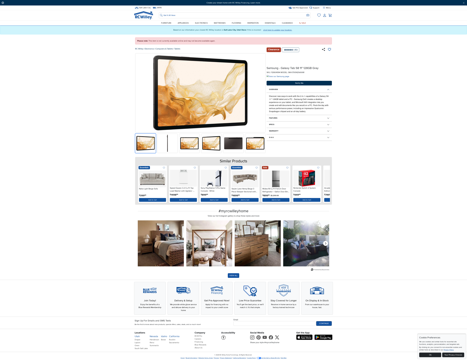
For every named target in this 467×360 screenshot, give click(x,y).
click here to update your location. (277, 30)
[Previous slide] (138, 92)
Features (273, 118)
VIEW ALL (233, 275)
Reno (152, 342)
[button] (41, 3)
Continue (324, 323)
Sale (303, 23)
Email (236, 319)
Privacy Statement (226, 358)
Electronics (201, 23)
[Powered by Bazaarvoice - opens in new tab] (320, 269)
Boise (163, 339)
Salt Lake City (145, 7)
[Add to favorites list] (329, 49)
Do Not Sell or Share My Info (270, 358)
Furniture (166, 23)
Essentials (270, 23)
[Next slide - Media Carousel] (325, 243)
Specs (271, 124)
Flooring (236, 23)
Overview (273, 89)
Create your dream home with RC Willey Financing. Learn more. (233, 3)
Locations (140, 332)
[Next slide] (263, 92)
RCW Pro (198, 336)
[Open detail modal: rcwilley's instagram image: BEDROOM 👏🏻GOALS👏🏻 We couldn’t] (209, 243)
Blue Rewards (200, 345)
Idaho (164, 336)
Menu (328, 8)
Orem (137, 345)
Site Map (284, 358)
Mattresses (219, 23)
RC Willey (139, 49)
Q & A (271, 137)
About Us (198, 347)
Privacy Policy (449, 350)
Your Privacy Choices (453, 355)
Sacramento (174, 342)
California (174, 336)
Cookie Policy (251, 358)
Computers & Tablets (164, 49)
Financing (199, 342)
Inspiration (253, 23)
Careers (198, 339)
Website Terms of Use (205, 358)
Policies (216, 358)
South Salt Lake (141, 348)
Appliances (183, 23)
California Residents (239, 358)
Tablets (177, 49)
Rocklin (172, 339)
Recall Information (191, 358)
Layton (137, 342)
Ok (430, 355)
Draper (137, 339)
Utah (137, 336)
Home (183, 358)
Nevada (154, 336)
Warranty (273, 131)
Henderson (154, 339)
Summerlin (154, 345)
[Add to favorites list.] (164, 168)
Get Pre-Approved (300, 8)
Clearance (287, 23)
